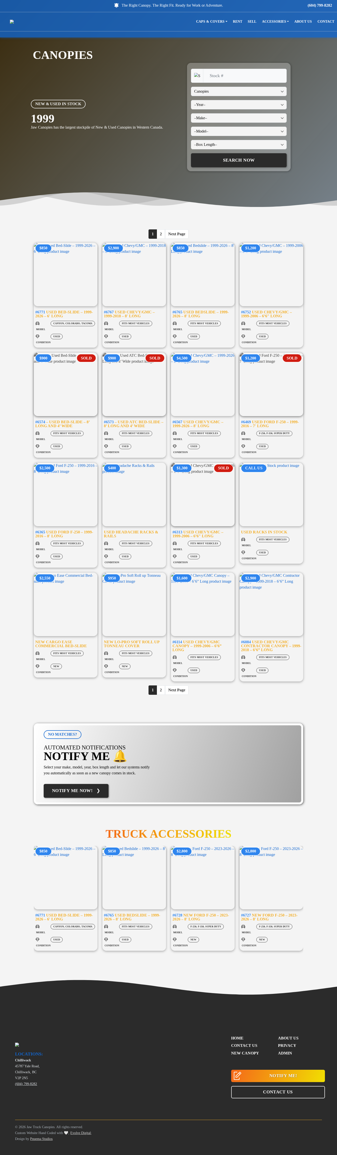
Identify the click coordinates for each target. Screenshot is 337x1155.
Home (237, 1038)
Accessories (274, 21)
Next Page (176, 234)
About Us (303, 21)
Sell (252, 21)
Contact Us (244, 1045)
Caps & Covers (210, 21)
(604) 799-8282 (320, 5)
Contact (326, 21)
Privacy (287, 1045)
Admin (285, 1053)
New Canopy (245, 1053)
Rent (237, 21)
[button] (278, 1092)
